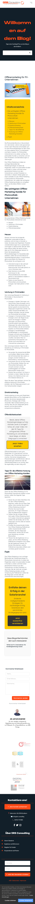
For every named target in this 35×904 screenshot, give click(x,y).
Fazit (10, 137)
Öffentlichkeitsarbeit (16, 127)
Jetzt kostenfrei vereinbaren (17, 621)
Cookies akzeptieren (25, 900)
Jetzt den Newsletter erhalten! (18, 874)
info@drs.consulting (18, 816)
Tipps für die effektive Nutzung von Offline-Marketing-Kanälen (16, 132)
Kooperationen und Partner (11, 850)
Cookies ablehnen (10, 900)
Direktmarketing (15, 125)
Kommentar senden (21, 698)
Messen (11, 121)
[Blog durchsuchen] (30, 52)
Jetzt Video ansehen (17, 444)
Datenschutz (15, 880)
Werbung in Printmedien (17, 123)
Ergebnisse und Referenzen (11, 844)
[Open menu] (31, 3)
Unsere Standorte (9, 840)
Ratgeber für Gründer (10, 847)
